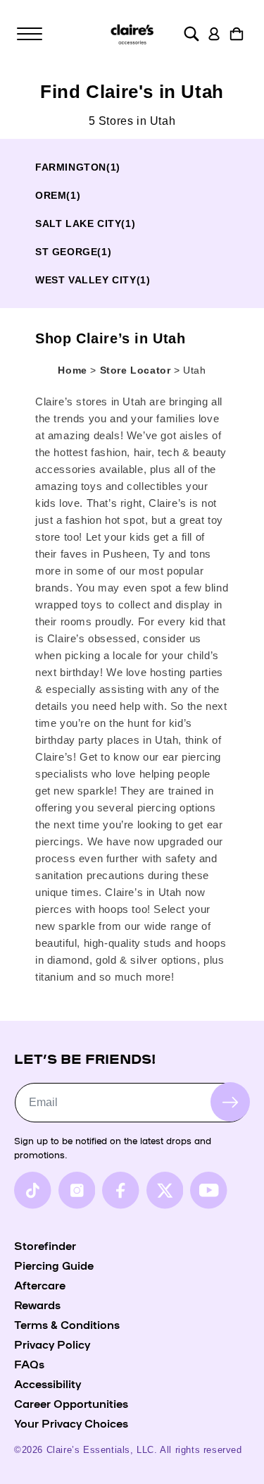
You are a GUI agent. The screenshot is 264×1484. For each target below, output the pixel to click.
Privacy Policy (52, 1343)
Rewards (37, 1304)
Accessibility (47, 1383)
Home (72, 370)
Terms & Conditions (67, 1324)
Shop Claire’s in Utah (110, 338)
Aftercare (39, 1284)
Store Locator (137, 370)
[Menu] (29, 33)
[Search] (191, 34)
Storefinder (45, 1245)
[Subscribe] (230, 1102)
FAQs (29, 1363)
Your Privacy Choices (71, 1422)
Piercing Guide (54, 1265)
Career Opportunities (71, 1403)
